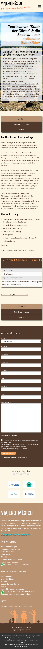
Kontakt (4, 606)
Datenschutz (25, 630)
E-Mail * (3, 394)
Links (30, 606)
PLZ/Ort (4, 370)
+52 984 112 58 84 (11, 564)
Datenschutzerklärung (21, 646)
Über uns (18, 606)
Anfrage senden (8, 453)
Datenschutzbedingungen (21, 440)
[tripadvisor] (29, 484)
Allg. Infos (21, 119)
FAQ (24, 606)
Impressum (16, 630)
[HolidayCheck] (14, 484)
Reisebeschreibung (21, 124)
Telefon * (4, 386)
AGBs (11, 606)
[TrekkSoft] (14, 494)
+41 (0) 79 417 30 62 (12, 592)
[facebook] (29, 494)
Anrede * (4, 338)
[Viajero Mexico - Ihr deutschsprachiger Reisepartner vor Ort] (11, 3)
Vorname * (4, 346)
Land (2, 378)
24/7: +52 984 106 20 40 (14, 594)
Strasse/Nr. (5, 362)
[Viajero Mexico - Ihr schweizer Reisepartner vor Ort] (16, 514)
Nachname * (5, 354)
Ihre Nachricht (6, 402)
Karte (21, 130)
